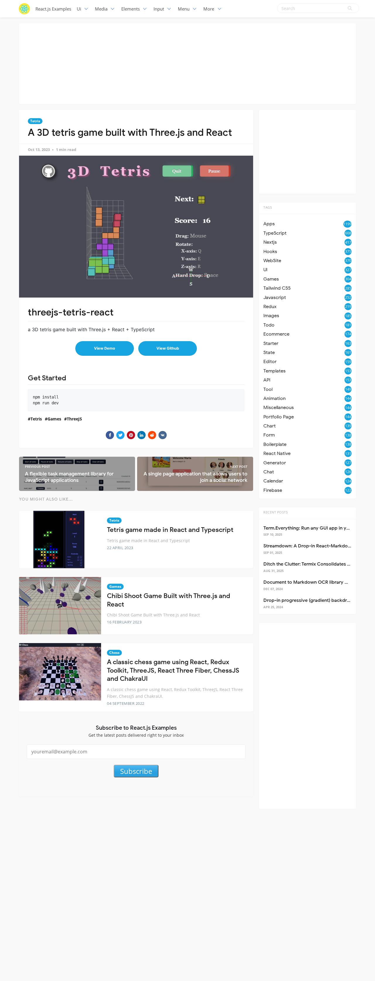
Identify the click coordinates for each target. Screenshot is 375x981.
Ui (79, 9)
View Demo (104, 348)
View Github (167, 348)
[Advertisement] (187, 62)
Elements (130, 9)
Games (54, 419)
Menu (184, 9)
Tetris (35, 120)
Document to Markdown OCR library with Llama (315, 582)
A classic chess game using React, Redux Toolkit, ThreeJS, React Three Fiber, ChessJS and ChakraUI (173, 670)
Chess (114, 652)
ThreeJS (74, 419)
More (208, 9)
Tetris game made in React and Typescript (170, 530)
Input (159, 9)
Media (101, 9)
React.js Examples (53, 9)
